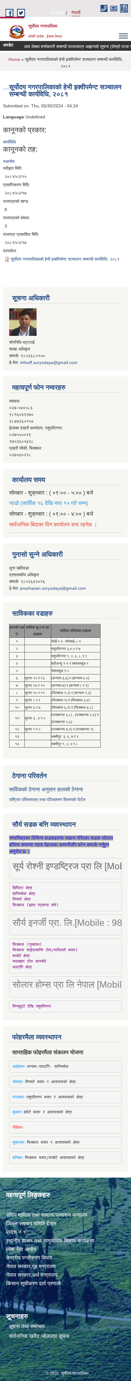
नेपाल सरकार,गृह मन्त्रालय (30, 1266)
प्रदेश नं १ (16, 1232)
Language (13, 116)
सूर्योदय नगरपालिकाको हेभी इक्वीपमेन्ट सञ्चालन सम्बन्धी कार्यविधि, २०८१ (65, 259)
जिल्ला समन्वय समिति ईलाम (31, 1224)
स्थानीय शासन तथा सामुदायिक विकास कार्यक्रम (50, 1241)
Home (14, 59)
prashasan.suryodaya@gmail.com (53, 588)
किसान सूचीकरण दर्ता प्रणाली (33, 1283)
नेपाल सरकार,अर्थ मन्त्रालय (31, 1275)
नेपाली (75, 12)
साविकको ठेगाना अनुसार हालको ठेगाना (46, 789)
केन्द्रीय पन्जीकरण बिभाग (29, 1258)
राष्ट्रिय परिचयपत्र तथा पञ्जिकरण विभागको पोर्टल (47, 799)
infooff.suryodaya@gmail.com (48, 362)
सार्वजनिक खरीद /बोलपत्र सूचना (39, 1336)
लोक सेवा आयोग (21, 1249)
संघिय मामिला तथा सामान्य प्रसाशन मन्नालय (46, 1215)
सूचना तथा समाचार (26, 1326)
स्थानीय (9, 161)
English (58, 12)
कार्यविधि (9, 141)
